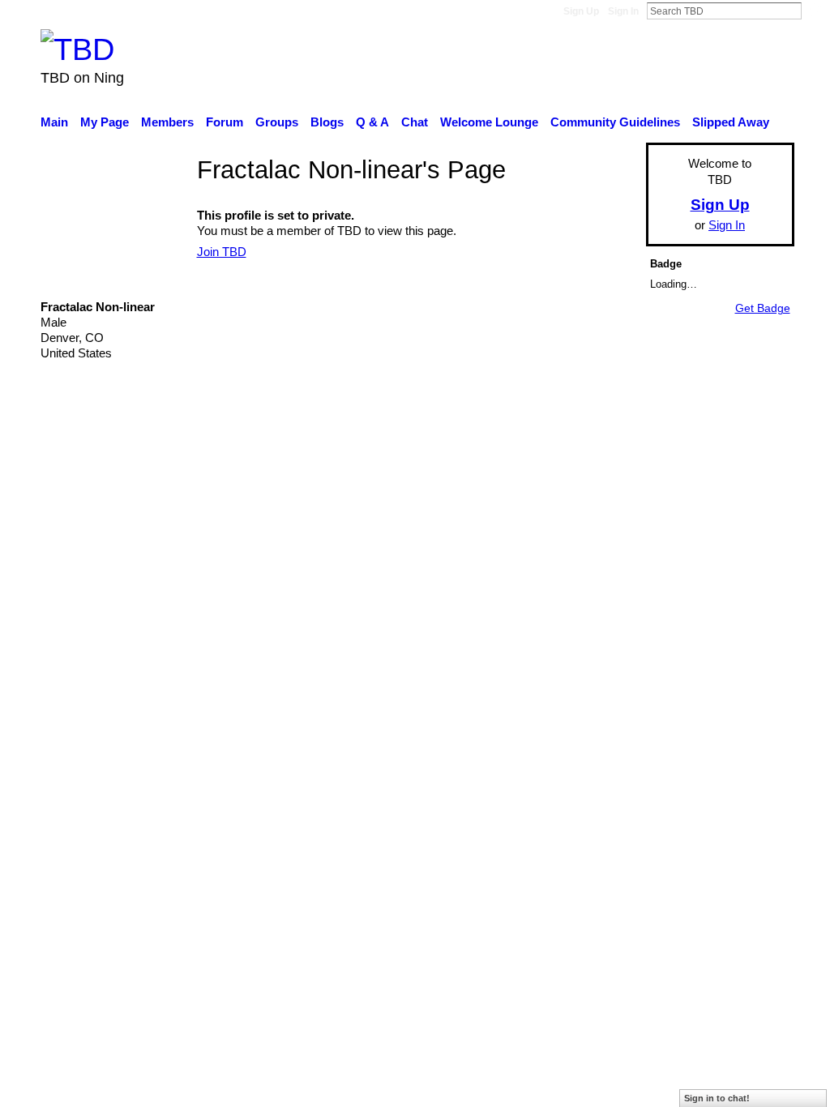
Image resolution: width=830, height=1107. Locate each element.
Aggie (160, 490)
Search (814, 10)
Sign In (623, 11)
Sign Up (581, 11)
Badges (567, 490)
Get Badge (762, 307)
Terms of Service (749, 490)
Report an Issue (646, 490)
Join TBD (221, 252)
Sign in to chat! (717, 1098)
